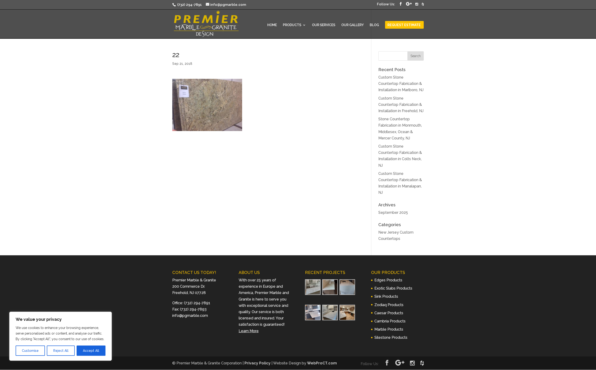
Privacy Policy (257, 363)
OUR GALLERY (352, 25)
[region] (60, 336)
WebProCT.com (322, 363)
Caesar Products (388, 313)
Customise (30, 351)
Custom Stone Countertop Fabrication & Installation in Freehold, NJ (400, 104)
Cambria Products (390, 321)
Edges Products (388, 280)
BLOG (374, 25)
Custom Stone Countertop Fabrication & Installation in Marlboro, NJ (400, 83)
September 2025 (393, 212)
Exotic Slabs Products (393, 288)
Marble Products (388, 329)
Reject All (60, 351)
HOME (272, 25)
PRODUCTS (292, 25)
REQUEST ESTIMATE (404, 25)
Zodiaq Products (388, 305)
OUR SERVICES (323, 25)
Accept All (91, 351)
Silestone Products (390, 337)
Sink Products (386, 296)
